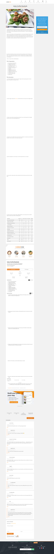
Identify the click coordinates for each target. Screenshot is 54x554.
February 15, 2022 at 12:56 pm (11, 511)
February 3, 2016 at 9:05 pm (10, 458)
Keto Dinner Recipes (22, 7)
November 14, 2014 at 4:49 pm (10, 424)
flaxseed (16, 98)
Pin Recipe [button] (27, 269)
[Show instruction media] (30, 293)
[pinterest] (41, 548)
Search (46, 2)
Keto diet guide (41, 542)
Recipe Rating (9, 523)
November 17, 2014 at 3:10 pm (10, 440)
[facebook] (40, 548)
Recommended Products (24, 542)
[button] (7, 266)
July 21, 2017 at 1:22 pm (9, 476)
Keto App (31, 542)
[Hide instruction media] (32, 293)
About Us (12, 542)
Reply (7, 427)
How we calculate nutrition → (30, 389)
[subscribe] (32, 549)
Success (34, 2)
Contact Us (17, 542)
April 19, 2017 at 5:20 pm (10, 467)
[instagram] (43, 548)
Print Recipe (13, 269)
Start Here (21, 2)
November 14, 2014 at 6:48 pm (11, 431)
